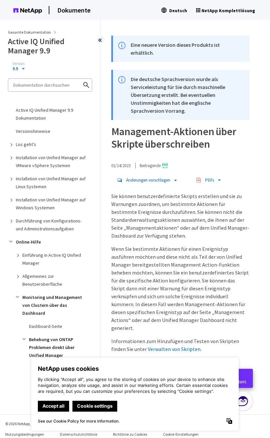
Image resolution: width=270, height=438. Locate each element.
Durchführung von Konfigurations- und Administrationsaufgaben (49, 225)
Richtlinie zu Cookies (130, 434)
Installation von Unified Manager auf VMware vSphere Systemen (51, 161)
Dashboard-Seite (45, 326)
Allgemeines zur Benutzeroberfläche (42, 280)
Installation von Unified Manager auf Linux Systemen (51, 183)
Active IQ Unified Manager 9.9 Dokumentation (44, 114)
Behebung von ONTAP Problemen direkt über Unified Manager (51, 347)
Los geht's (26, 144)
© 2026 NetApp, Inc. (21, 423)
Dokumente (74, 10)
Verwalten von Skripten (174, 349)
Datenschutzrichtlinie (78, 434)
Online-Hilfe (28, 242)
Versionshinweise (33, 131)
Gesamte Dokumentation (29, 32)
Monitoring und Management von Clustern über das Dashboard (52, 305)
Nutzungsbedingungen (24, 434)
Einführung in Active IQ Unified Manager (51, 259)
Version (19, 64)
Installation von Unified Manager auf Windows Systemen (51, 204)
